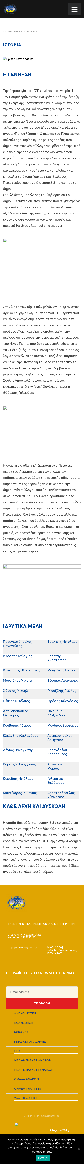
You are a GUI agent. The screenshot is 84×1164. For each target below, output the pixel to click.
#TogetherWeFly (59, 1130)
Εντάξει (43, 1158)
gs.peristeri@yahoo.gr (24, 947)
